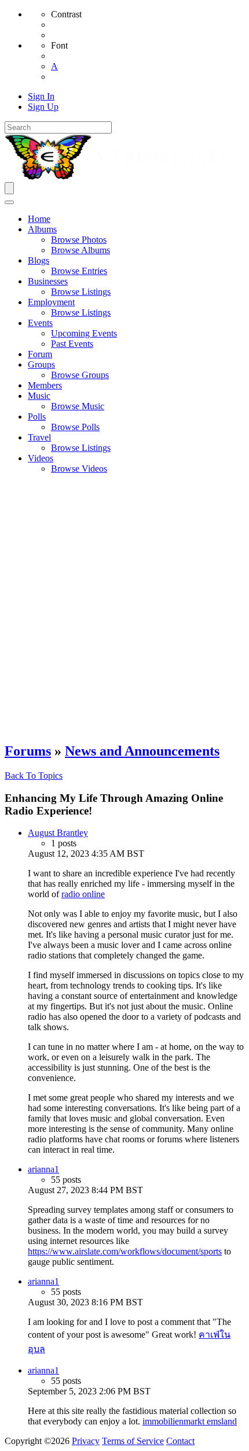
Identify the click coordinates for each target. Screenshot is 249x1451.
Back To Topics (34, 775)
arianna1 (43, 1169)
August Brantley (58, 833)
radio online (83, 894)
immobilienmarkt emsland (189, 1421)
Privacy (86, 1441)
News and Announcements (142, 750)
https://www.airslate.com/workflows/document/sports (125, 1251)
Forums (28, 750)
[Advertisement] (124, 607)
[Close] (9, 202)
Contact (180, 1441)
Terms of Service (133, 1441)
